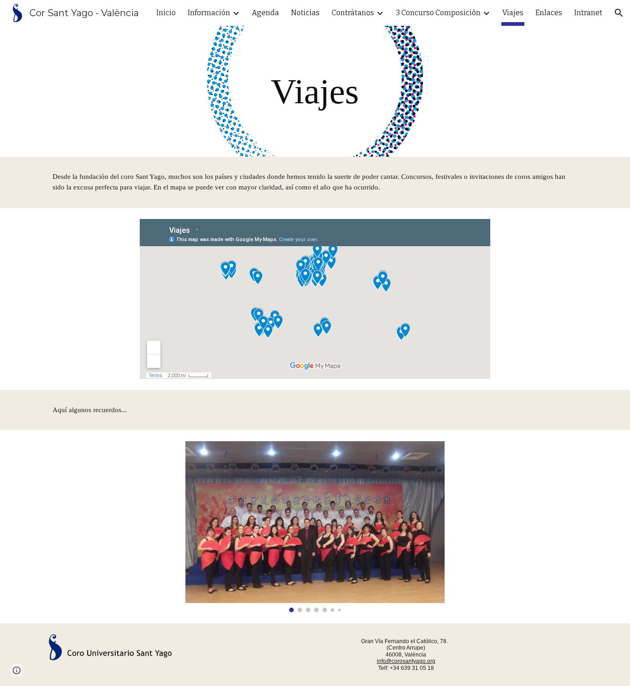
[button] (619, 13)
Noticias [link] (305, 12)
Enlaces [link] (548, 12)
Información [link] (209, 12)
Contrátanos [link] (353, 12)
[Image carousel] (315, 526)
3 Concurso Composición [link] (438, 12)
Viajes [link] (512, 12)
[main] (315, 91)
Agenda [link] (265, 12)
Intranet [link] (588, 12)
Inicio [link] (166, 12)
